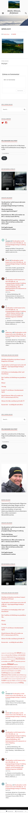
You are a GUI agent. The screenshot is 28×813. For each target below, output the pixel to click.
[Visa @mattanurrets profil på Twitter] (2, 123)
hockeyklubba (4, 661)
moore (18, 675)
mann (9, 673)
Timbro (13, 680)
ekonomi (7, 655)
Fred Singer (18, 657)
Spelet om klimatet (23, 676)
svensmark (13, 678)
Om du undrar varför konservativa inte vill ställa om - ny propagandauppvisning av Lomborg (13, 366)
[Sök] (24, 13)
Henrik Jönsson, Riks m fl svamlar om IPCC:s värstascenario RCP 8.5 (13, 215)
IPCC (13, 661)
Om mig (3, 386)
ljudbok (19, 670)
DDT (15, 653)
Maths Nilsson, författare (14, 12)
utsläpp (24, 680)
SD (14, 676)
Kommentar (20, 90)
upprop (21, 680)
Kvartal (16, 669)
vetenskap (7, 683)
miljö (18, 673)
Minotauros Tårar (6, 675)
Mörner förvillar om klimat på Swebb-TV (13, 401)
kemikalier (4, 664)
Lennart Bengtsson (10, 670)
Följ (4, 158)
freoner (22, 657)
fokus (14, 657)
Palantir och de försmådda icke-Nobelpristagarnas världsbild (15, 316)
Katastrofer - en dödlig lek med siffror (12, 405)
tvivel (19, 680)
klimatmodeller (14, 667)
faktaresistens (4, 657)
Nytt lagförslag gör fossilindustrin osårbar (8, 228)
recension (12, 676)
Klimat (3, 383)
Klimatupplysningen (21, 667)
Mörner (22, 675)
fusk (24, 657)
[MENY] (2, 13)
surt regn (3, 678)
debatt (19, 653)
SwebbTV (4, 681)
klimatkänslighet (6, 667)
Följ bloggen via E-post (9, 140)
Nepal (25, 675)
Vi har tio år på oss (14, 683)
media (15, 673)
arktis (8, 653)
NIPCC (2, 676)
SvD (6, 679)
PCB (5, 676)
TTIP (17, 680)
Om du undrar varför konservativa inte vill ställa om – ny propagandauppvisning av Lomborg (13, 204)
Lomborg (4, 673)
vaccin (2, 683)
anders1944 (9, 332)
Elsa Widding (13, 655)
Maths (14, 34)
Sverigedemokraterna (20, 678)
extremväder (21, 655)
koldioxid (4, 669)
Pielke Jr (8, 676)
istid (16, 661)
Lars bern (20, 669)
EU (17, 655)
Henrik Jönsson (20, 659)
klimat (10, 664)
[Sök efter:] (14, 109)
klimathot (16, 664)
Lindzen (16, 670)
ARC (6, 653)
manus (12, 673)
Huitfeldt (9, 661)
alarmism (3, 653)
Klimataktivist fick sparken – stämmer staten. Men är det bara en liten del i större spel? (13, 222)
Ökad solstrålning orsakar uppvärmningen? (9, 210)
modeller (14, 675)
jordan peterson (21, 661)
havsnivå (13, 659)
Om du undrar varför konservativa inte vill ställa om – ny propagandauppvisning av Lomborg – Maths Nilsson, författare (16, 282)
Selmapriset (17, 676)
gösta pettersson (9, 659)
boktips (12, 653)
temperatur (9, 680)
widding (21, 683)
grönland (3, 659)
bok (10, 653)
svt (24, 679)
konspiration (10, 669)
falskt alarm (10, 657)
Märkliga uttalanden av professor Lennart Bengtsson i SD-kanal (13, 360)
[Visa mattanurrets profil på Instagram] (6, 123)
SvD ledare (9, 678)
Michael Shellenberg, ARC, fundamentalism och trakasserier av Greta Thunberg (16, 288)
